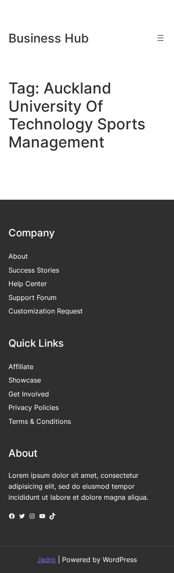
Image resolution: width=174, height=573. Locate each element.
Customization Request (45, 311)
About (18, 256)
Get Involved (28, 394)
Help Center (27, 283)
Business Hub (48, 38)
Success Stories (33, 270)
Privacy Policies (33, 407)
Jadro (46, 559)
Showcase (24, 380)
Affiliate (20, 366)
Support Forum (32, 297)
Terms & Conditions (39, 421)
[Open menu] (160, 38)
